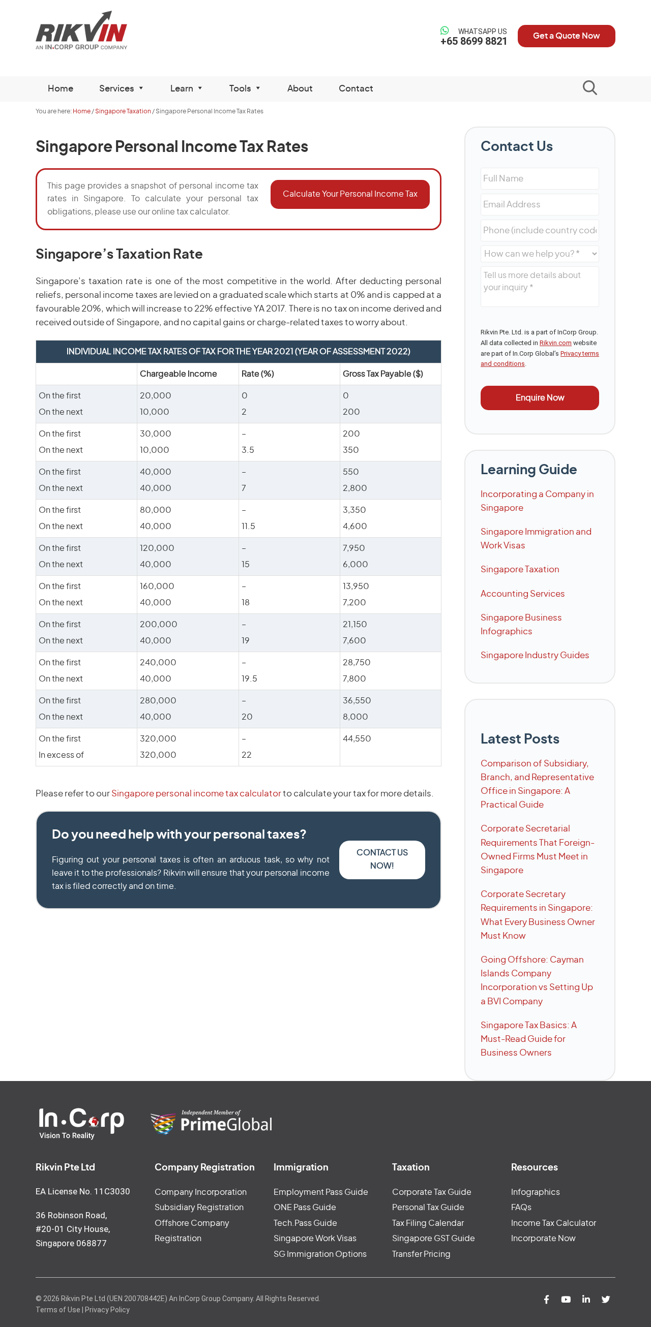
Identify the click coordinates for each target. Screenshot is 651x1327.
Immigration (301, 1167)
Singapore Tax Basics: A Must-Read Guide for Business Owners (529, 1039)
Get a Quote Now (566, 36)
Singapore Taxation (520, 569)
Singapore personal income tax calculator (196, 793)
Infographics (535, 1192)
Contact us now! (382, 859)
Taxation (411, 1167)
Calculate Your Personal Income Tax (350, 194)
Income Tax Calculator (553, 1223)
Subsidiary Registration (199, 1207)
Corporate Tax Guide (431, 1192)
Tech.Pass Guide (305, 1223)
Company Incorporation (201, 1192)
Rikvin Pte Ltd (102, 30)
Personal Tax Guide (428, 1207)
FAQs (521, 1207)
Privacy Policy (107, 1310)
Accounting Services (523, 594)
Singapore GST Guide (433, 1239)
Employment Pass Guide (321, 1192)
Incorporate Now (543, 1239)
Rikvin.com (556, 343)
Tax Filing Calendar (428, 1223)
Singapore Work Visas (315, 1239)
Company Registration (205, 1167)
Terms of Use (58, 1310)
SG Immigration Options (320, 1254)
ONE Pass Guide (305, 1207)
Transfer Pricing (421, 1254)
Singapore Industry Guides (535, 655)
